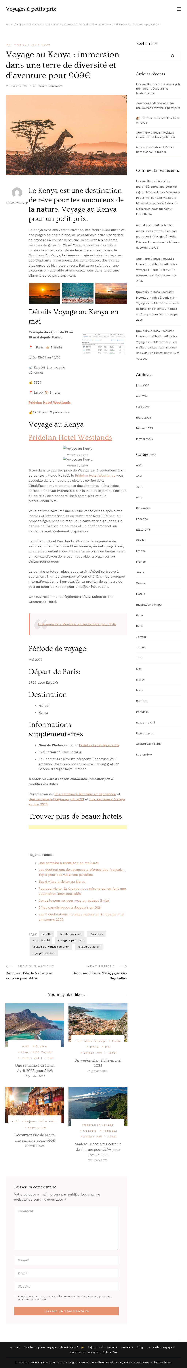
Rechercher (146, 43)
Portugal (110, 1130)
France (141, 551)
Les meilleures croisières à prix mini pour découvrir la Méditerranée (158, 88)
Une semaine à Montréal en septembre (85, 794)
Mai (9, 44)
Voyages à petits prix (31, 9)
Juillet (140, 647)
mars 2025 (143, 417)
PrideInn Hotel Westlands (50, 402)
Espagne (142, 519)
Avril (26, 1046)
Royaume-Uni (145, 733)
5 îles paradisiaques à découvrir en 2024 (70, 907)
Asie (139, 476)
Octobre (90, 1130)
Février (141, 540)
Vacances (96, 934)
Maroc (140, 679)
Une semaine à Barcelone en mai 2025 (69, 863)
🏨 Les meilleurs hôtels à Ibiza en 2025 (158, 120)
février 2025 (144, 428)
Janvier (141, 637)
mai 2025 (142, 396)
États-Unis (143, 529)
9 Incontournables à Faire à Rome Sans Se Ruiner (155, 150)
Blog (139, 497)
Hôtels (140, 594)
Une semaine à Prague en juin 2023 (56, 799)
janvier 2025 (144, 439)
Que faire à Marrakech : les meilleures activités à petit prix (158, 106)
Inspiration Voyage (37, 1051)
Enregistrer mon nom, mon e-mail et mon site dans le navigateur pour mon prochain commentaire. (64, 1298)
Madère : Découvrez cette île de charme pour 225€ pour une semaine (98, 1149)
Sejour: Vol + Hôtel (33, 44)
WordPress (165, 1362)
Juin (139, 658)
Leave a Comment (49, 86)
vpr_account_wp (17, 202)
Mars (139, 690)
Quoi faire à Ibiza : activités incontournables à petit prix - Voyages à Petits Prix (157, 264)
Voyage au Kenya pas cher (50, 946)
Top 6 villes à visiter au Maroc (62, 881)
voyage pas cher (43, 953)
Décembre (143, 508)
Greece (41, 1046)
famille (46, 934)
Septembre (37, 1127)
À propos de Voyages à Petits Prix (93, 1352)
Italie (116, 1041)
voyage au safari (88, 946)
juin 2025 (142, 385)
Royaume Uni (145, 722)
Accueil (15, 1347)
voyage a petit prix (71, 940)
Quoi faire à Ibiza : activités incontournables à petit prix (155, 135)
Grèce (140, 572)
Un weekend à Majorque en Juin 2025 (156, 275)
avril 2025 (143, 407)
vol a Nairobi (41, 940)
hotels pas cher (71, 934)
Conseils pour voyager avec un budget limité (74, 900)
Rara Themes (132, 1362)
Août (15, 1121)
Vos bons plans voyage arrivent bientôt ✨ (54, 1347)
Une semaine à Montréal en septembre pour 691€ (77, 624)
